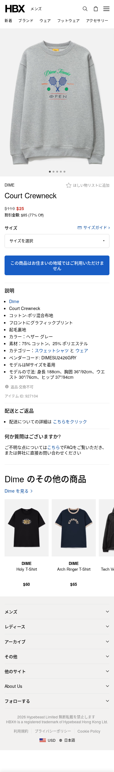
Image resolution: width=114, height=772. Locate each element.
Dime (10, 185)
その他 (11, 656)
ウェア (81, 350)
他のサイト (15, 671)
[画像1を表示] (57, 103)
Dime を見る (17, 491)
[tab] (50, 172)
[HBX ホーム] (15, 8)
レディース (15, 626)
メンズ (36, 9)
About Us (13, 686)
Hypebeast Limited (42, 716)
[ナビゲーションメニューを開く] (106, 9)
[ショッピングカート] (96, 9)
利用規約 (21, 731)
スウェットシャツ (52, 350)
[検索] (85, 9)
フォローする (17, 701)
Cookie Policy (89, 731)
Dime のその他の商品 (45, 479)
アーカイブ (15, 641)
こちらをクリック (70, 421)
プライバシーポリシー (53, 731)
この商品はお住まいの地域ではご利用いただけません (57, 265)
